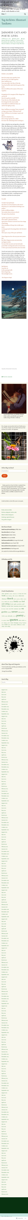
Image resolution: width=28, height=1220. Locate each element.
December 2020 (5, 851)
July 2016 (4, 979)
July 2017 (4, 950)
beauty (20, 593)
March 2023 (4, 786)
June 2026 (4, 694)
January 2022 (5, 820)
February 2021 (5, 846)
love (12, 609)
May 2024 (4, 752)
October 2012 (5, 1088)
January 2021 (4, 849)
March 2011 (4, 1134)
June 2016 (4, 982)
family (16, 601)
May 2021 (4, 839)
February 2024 (5, 759)
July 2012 (4, 1095)
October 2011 (4, 1117)
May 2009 (4, 1187)
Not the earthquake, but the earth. (9, 512)
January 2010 (4, 1167)
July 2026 (4, 692)
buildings (10, 595)
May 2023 (4, 781)
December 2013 (5, 1054)
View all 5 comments (7, 377)
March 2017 (4, 960)
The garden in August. (7, 519)
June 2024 (4, 750)
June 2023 (4, 779)
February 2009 (5, 1194)
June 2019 (4, 895)
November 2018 (5, 912)
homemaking (16, 606)
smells (8, 622)
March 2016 (4, 989)
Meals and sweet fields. (7, 510)
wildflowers (19, 624)
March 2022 (4, 815)
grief (23, 604)
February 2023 (5, 788)
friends (11, 604)
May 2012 (4, 1100)
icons (7, 609)
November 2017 (5, 941)
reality (20, 620)
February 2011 (5, 1136)
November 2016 (5, 969)
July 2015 (4, 1008)
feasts (20, 601)
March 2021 (4, 844)
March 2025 (4, 728)
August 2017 (4, 948)
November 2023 (5, 767)
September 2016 (5, 974)
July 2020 (4, 863)
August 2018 (4, 919)
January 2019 (4, 907)
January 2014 (4, 1052)
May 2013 (4, 1071)
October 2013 (4, 1059)
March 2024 (4, 757)
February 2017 (5, 962)
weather (14, 624)
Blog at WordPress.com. (7, 1216)
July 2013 (4, 1066)
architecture (15, 593)
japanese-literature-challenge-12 (9, 40)
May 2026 (4, 697)
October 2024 (5, 740)
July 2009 (4, 1182)
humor (4, 608)
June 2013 (4, 1068)
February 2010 (5, 1165)
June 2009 (4, 1184)
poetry (17, 38)
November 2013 (5, 1056)
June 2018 (4, 924)
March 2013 (4, 1076)
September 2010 (5, 1148)
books (14, 38)
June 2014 (4, 1039)
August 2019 (4, 890)
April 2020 (4, 871)
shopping (5, 622)
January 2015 (4, 1023)
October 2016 (4, 972)
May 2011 (4, 1129)
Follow (4, 476)
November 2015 (5, 998)
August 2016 (4, 977)
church (10, 598)
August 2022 (4, 803)
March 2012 (4, 1105)
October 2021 (5, 827)
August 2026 (4, 690)
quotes (14, 620)
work (6, 626)
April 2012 (4, 1102)
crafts (15, 599)
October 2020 (5, 856)
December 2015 (5, 996)
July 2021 (4, 834)
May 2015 (4, 1013)
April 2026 (4, 699)
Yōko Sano (22, 43)
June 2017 (4, 953)
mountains (16, 608)
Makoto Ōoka (13, 42)
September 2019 (5, 887)
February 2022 (5, 817)
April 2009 (4, 1189)
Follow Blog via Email (8, 468)
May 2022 (4, 810)
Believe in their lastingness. (8, 514)
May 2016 (4, 984)
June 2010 (4, 1155)
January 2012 (4, 1109)
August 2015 (4, 1006)
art (18, 593)
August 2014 (4, 1035)
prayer (4, 620)
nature (15, 611)
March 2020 (4, 873)
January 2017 (4, 965)
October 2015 (4, 1001)
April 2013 (4, 1073)
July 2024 (4, 747)
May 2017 (4, 955)
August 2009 (4, 1179)
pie (13, 616)
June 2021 (4, 837)
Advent (3, 593)
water (12, 624)
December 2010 (5, 1141)
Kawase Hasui (20, 40)
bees (23, 593)
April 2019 (4, 899)
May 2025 (4, 723)
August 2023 (4, 774)
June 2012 (4, 1097)
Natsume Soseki (20, 42)
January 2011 (4, 1138)
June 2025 (4, 721)
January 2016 (4, 994)
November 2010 (5, 1143)
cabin (13, 595)
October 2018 (5, 914)
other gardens (21, 612)
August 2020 (4, 861)
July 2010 (4, 1153)
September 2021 (5, 829)
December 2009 (5, 1170)
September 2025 (5, 714)
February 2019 (5, 904)
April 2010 (4, 1160)
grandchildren (19, 604)
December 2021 (5, 822)
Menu (3, 14)
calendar (16, 595)
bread (7, 595)
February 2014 (5, 1049)
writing (8, 626)
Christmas (4, 599)
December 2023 (5, 764)
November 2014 (5, 1027)
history (4, 606)
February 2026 (5, 702)
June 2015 (4, 1011)
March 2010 (4, 1163)
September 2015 (5, 1003)
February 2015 (5, 1020)
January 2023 (4, 791)
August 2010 (4, 1150)
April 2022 (4, 813)
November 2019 (5, 883)
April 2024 (4, 755)
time (3, 624)
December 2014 (5, 1025)
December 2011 (5, 1112)
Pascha (3, 616)
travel (5, 624)
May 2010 (4, 1158)
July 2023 (4, 776)
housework (21, 606)
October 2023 (5, 769)
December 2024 (5, 735)
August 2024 (4, 745)
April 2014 (4, 1044)
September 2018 (5, 916)
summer (11, 622)
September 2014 (5, 1032)
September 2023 (5, 772)
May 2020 (4, 868)
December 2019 (5, 880)
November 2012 (5, 1085)
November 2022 (5, 796)
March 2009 (4, 1192)
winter (23, 624)
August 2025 (4, 716)
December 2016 (5, 967)
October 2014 (5, 1030)
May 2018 (4, 926)
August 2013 (4, 1064)
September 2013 (5, 1061)
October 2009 (5, 1175)
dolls (8, 601)
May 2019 (4, 897)
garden (15, 604)
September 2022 (5, 801)
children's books (21, 595)
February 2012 (5, 1107)
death (5, 601)
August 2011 (4, 1122)
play (15, 616)
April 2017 (4, 957)
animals (10, 593)
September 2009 (5, 1177)
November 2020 (5, 854)
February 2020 (5, 875)
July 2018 (4, 921)
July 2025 (4, 718)
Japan (23, 38)
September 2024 (5, 743)
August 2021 (4, 832)
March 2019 (4, 902)
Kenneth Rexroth (5, 42)
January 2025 (4, 733)
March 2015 (4, 1018)
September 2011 (5, 1119)
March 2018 (4, 931)
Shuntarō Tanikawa (6, 43)
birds (25, 593)
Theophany (24, 622)
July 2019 (4, 892)
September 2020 (5, 858)
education (11, 601)
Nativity (9, 612)
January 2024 (5, 762)
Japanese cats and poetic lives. (14, 34)
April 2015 (4, 1015)
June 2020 (4, 866)
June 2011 (4, 1126)
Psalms (8, 620)
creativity (18, 599)
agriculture (7, 593)
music (20, 608)
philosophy (10, 616)
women (3, 626)
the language (16, 622)
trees (9, 624)
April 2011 (4, 1131)
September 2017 (5, 945)
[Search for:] (25, 14)
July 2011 (3, 1124)
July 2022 (4, 805)
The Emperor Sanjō (15, 43)
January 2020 (5, 878)
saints (23, 620)
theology (20, 622)
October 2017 (4, 943)
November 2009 (5, 1172)
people (6, 616)
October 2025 (5, 711)
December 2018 (5, 909)
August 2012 (4, 1093)
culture (21, 599)
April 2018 (4, 928)
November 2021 (5, 825)
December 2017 (5, 938)
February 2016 (5, 991)
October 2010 (5, 1146)
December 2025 (5, 706)
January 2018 (4, 936)
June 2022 (4, 808)
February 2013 (5, 1078)
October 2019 (5, 885)
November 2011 (5, 1114)
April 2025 (4, 726)
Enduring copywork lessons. (8, 517)
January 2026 (4, 704)
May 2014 (4, 1042)
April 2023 (4, 784)
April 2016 (4, 986)
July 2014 (4, 1037)
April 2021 (4, 842)
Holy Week (8, 606)
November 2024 (5, 738)
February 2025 (5, 731)
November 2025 (5, 709)
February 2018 (5, 933)
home (12, 606)
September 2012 (5, 1090)
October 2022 (5, 798)
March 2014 (4, 1047)
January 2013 (4, 1080)
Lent (10, 609)
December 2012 (5, 1083)
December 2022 (5, 793)
